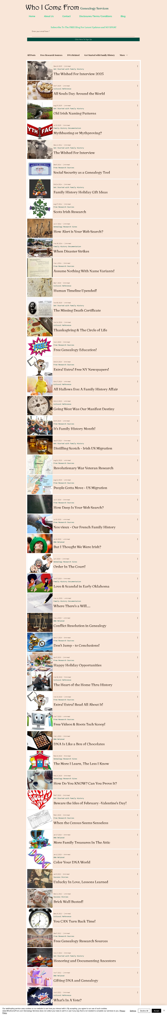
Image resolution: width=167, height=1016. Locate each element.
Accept (156, 1011)
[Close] (164, 1010)
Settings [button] (133, 1011)
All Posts (31, 55)
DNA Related (73, 55)
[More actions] (138, 66)
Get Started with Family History (99, 55)
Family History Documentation (67, 128)
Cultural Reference (62, 89)
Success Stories (61, 877)
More (122, 55)
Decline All (144, 1011)
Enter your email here (40, 31)
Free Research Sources (51, 55)
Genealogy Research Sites (65, 227)
